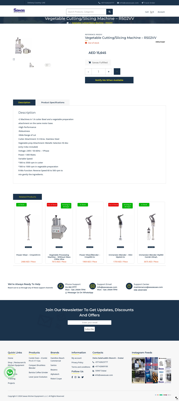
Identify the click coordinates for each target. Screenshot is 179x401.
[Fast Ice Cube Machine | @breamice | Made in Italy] (164, 376)
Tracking (11, 378)
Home (10, 358)
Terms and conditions (81, 367)
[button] (117, 71)
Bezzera (54, 369)
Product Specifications (52, 102)
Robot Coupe (56, 378)
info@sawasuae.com (129, 3)
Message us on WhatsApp (80, 292)
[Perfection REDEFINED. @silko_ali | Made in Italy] (138, 376)
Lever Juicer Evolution (38, 377)
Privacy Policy (77, 362)
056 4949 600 (140, 290)
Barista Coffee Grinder (38, 372)
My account (77, 358)
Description (24, 102)
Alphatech (55, 374)
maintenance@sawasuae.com (148, 287)
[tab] (24, 102)
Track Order (149, 3)
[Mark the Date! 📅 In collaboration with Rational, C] (151, 363)
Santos (53, 365)
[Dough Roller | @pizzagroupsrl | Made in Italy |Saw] (164, 363)
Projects (11, 383)
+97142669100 (101, 366)
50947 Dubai (100, 370)
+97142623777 (107, 3)
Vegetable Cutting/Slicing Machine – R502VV (92, 22)
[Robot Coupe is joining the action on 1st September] (138, 363)
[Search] (109, 12)
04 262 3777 (71, 287)
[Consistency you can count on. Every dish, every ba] (151, 376)
